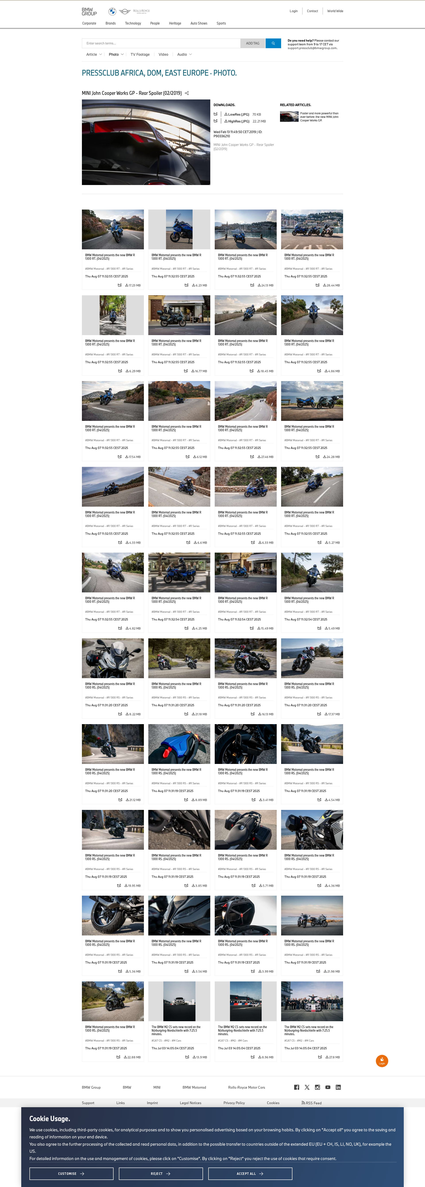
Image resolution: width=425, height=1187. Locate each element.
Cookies (273, 1103)
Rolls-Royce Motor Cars (246, 1087)
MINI (156, 1087)
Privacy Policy (234, 1103)
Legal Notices (190, 1103)
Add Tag (252, 43)
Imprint (152, 1103)
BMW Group (91, 1087)
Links (120, 1103)
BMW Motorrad (194, 1087)
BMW (127, 1087)
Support (88, 1103)
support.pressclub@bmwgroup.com (312, 48)
